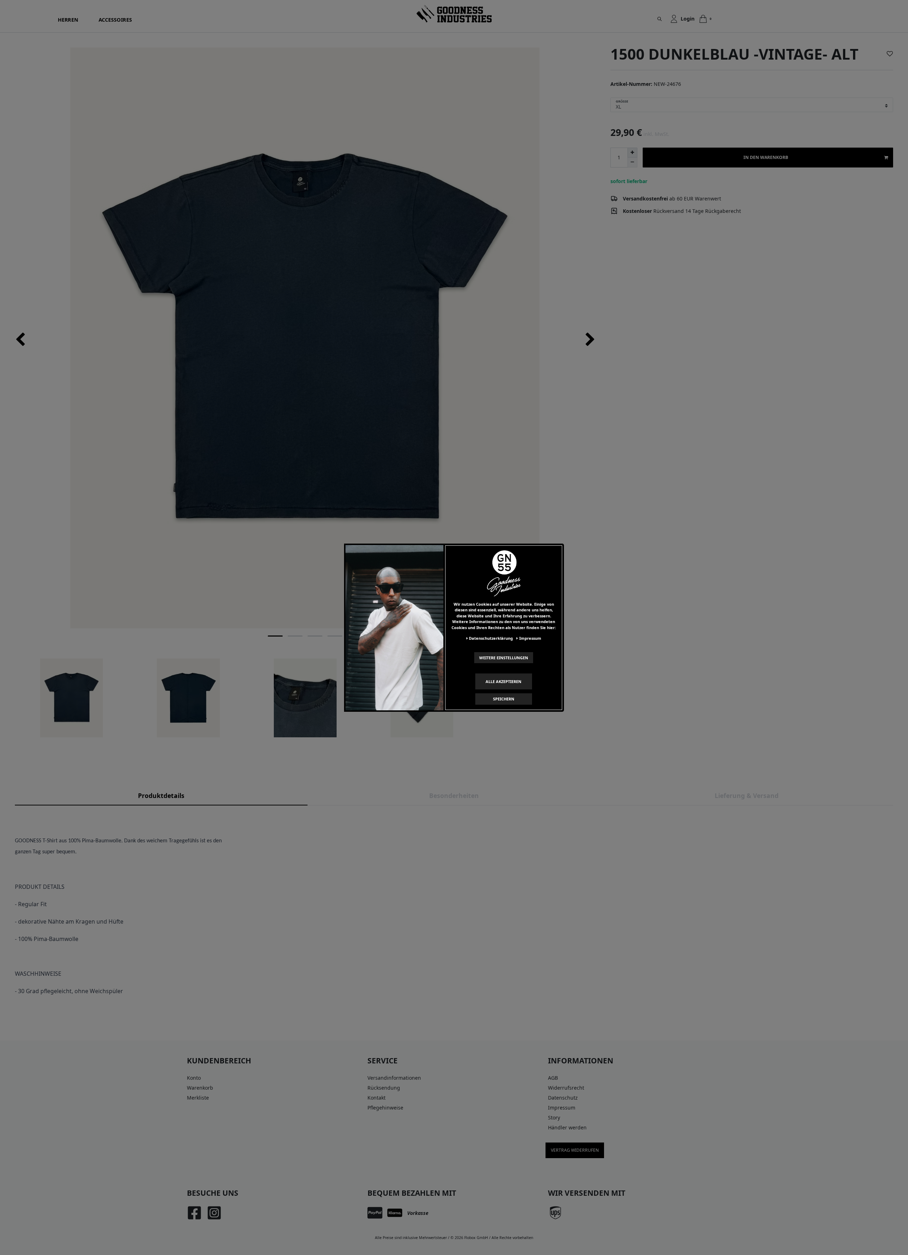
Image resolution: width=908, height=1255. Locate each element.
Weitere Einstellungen (503, 657)
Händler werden (567, 1127)
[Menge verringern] (632, 162)
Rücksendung (383, 1087)
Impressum (561, 1107)
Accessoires (115, 19)
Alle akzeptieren (503, 681)
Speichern (503, 698)
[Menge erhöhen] (632, 153)
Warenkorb (200, 1087)
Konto (194, 1077)
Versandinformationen (394, 1077)
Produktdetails (161, 795)
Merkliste (198, 1097)
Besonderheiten (454, 795)
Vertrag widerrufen (575, 1150)
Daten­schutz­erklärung (491, 638)
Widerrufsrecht (566, 1087)
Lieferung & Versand (747, 795)
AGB (553, 1077)
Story (554, 1117)
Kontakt (376, 1097)
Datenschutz (563, 1097)
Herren (68, 19)
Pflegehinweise (385, 1107)
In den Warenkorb (765, 157)
